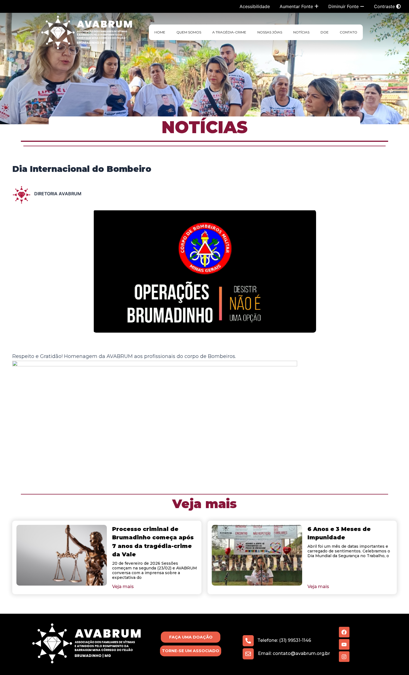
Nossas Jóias (269, 32)
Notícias (301, 32)
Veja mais (204, 503)
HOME (159, 32)
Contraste (385, 6)
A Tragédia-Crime (229, 32)
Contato (348, 32)
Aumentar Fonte (297, 6)
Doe (325, 32)
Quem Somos (188, 32)
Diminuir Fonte (344, 6)
